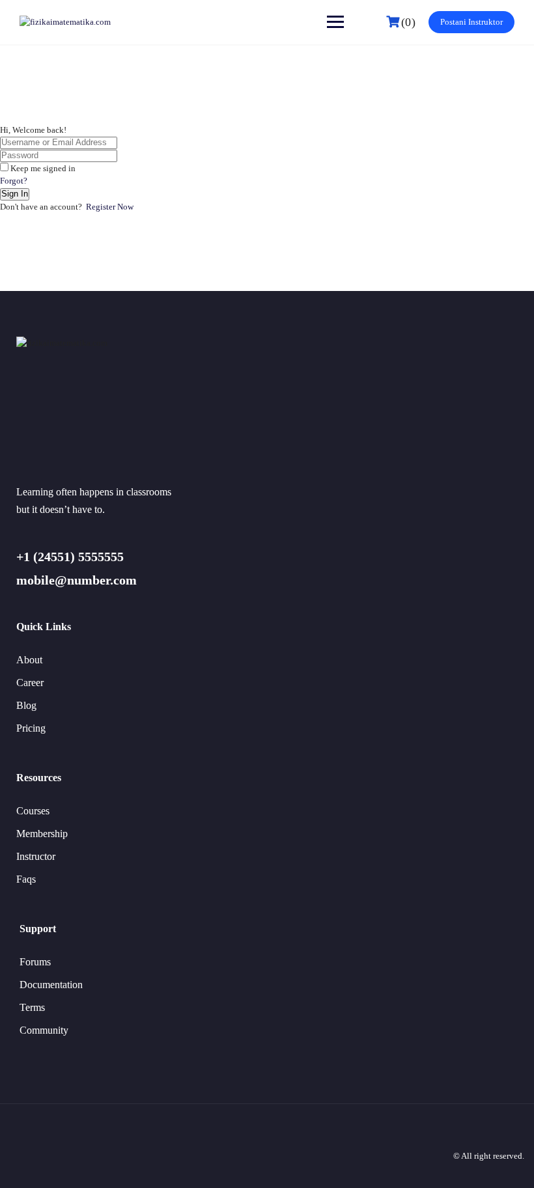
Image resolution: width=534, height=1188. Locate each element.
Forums (35, 961)
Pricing (31, 728)
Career (30, 682)
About (29, 659)
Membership (42, 833)
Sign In (14, 194)
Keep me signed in (43, 168)
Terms (32, 1007)
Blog (26, 705)
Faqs (26, 879)
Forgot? (13, 181)
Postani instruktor (471, 22)
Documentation (51, 984)
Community (44, 1030)
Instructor (35, 856)
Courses (32, 810)
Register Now (110, 207)
